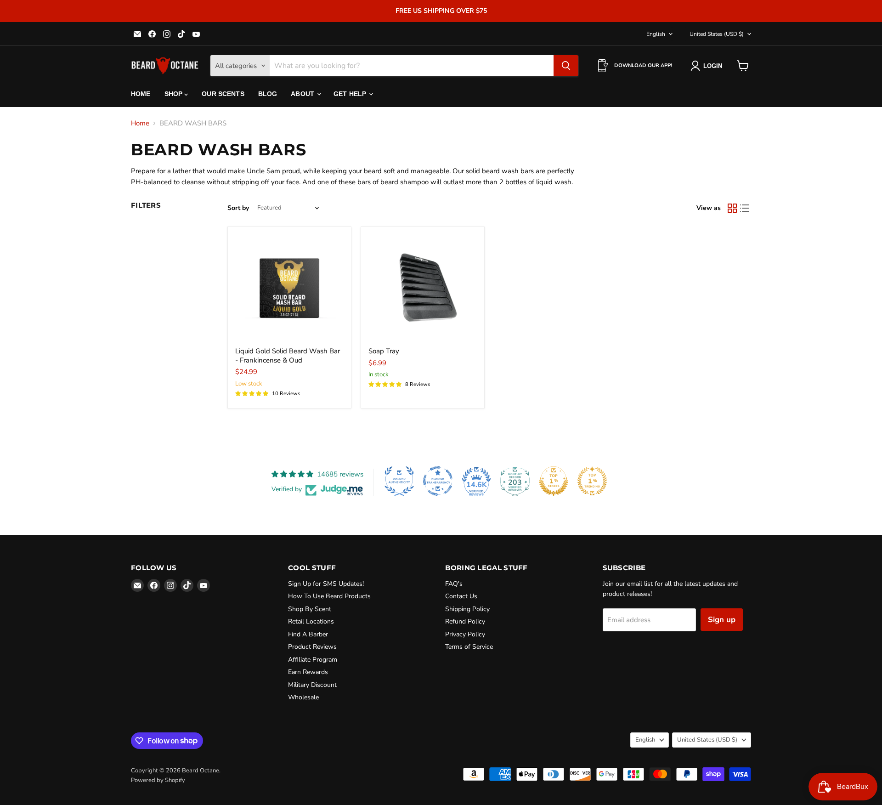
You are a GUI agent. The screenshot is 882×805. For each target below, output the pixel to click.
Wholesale (303, 697)
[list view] (745, 208)
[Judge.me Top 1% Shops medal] (553, 481)
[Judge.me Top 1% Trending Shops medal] (592, 481)
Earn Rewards (308, 672)
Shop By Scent (309, 609)
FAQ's (454, 583)
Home (140, 123)
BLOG (267, 93)
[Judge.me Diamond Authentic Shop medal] (399, 481)
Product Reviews (312, 646)
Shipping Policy (467, 609)
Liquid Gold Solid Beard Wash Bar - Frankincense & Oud (287, 355)
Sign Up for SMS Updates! (326, 583)
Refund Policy (465, 621)
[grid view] (732, 208)
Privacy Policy (465, 634)
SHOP (174, 93)
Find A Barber (308, 634)
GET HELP (351, 93)
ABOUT (303, 93)
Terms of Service (469, 646)
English (655, 34)
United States (717, 34)
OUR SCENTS (223, 93)
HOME (141, 93)
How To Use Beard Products (329, 596)
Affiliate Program (312, 659)
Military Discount (312, 684)
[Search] (566, 65)
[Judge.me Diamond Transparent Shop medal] (437, 481)
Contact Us (461, 596)
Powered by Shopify (158, 780)
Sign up (721, 619)
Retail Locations (311, 621)
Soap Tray (383, 351)
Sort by (238, 208)
